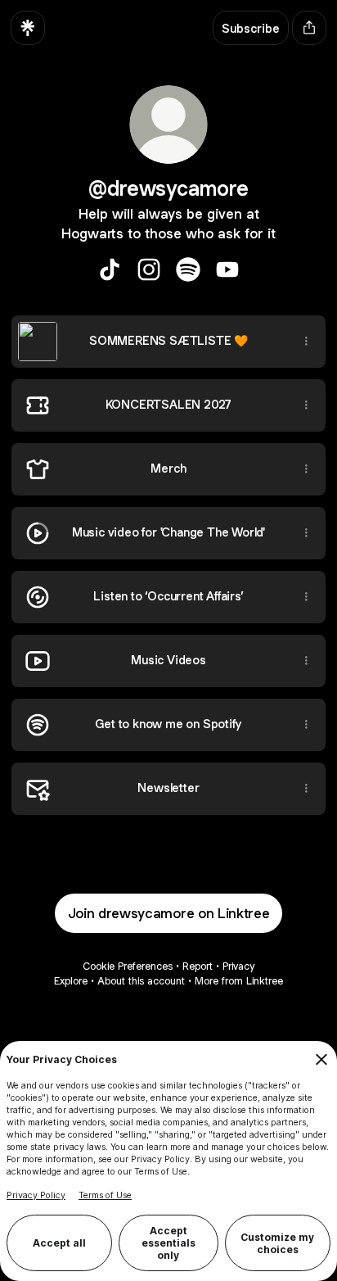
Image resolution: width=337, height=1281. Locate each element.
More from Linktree (239, 981)
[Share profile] (309, 27)
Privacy (238, 966)
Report (197, 966)
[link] (109, 269)
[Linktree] (27, 27)
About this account (141, 981)
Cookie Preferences (128, 966)
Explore (71, 981)
